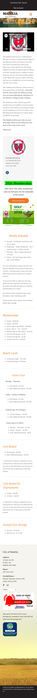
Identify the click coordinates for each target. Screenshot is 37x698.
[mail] (8, 585)
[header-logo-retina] (10, 12)
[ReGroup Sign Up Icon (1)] (18, 594)
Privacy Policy (29, 687)
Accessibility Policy (8, 689)
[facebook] (7, 172)
